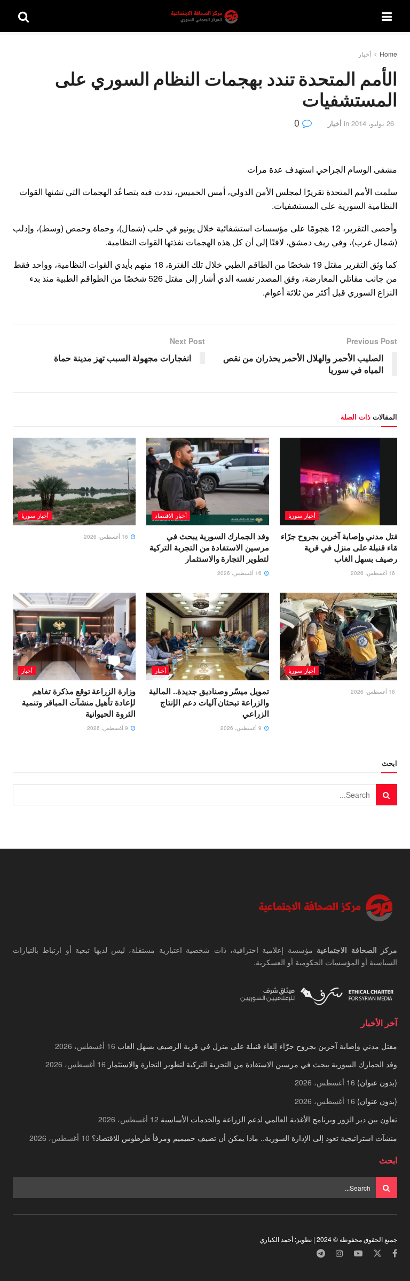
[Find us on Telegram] (321, 1253)
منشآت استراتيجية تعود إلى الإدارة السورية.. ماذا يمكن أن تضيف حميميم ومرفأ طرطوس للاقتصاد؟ (244, 1137)
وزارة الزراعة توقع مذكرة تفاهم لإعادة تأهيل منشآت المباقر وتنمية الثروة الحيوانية (79, 702)
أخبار (364, 53)
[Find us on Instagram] (339, 1253)
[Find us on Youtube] (358, 1253)
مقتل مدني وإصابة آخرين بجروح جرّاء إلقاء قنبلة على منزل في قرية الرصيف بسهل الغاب (342, 547)
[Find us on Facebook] (394, 1253)
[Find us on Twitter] (377, 1253)
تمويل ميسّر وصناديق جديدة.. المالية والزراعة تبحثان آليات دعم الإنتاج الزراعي (209, 702)
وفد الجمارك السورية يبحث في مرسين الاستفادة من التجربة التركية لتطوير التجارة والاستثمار (209, 547)
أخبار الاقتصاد (171, 515)
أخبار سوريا (302, 515)
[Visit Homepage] (205, 16)
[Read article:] (74, 481)
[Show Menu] (387, 16)
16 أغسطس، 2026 (374, 573)
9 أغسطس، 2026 (241, 728)
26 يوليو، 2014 (372, 123)
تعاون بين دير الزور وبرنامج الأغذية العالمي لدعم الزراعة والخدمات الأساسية (279, 1119)
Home (388, 53)
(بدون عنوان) (377, 1082)
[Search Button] (23, 16)
